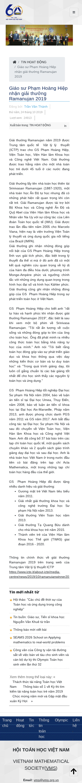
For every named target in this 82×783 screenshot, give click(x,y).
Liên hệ (76, 723)
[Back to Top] (73, 771)
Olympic (61, 720)
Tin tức (31, 723)
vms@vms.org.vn (46, 780)
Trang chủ (7, 723)
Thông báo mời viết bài (29, 629)
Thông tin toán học (44, 728)
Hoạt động (20, 723)
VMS (51, 768)
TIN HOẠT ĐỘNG (33, 62)
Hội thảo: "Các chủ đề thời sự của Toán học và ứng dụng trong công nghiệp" (37, 604)
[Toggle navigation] (73, 12)
